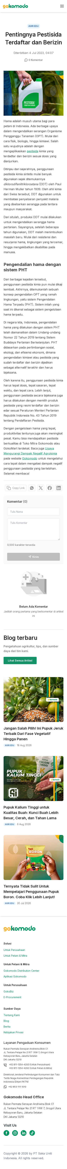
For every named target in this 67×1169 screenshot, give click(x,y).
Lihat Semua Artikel (20, 660)
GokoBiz (9, 991)
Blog (6, 1020)
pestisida (32, 151)
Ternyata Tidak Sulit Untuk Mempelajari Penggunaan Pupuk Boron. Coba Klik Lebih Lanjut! (31, 891)
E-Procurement (12, 997)
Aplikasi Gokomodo (15, 976)
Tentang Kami (12, 1015)
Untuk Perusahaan (14, 949)
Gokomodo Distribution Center (21, 970)
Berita (7, 1026)
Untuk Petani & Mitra (15, 955)
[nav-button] (62, 6)
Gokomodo (29, 458)
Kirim (35, 556)
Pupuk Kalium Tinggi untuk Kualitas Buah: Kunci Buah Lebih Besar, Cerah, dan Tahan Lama (31, 812)
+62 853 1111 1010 (17, 1086)
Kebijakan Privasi (13, 1032)
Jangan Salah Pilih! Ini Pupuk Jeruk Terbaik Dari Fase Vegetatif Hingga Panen (33, 733)
